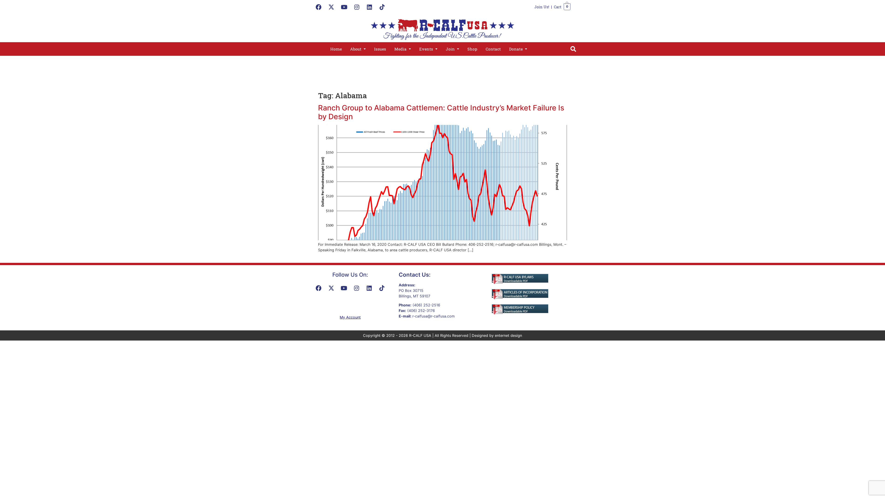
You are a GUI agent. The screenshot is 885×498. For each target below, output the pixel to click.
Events (426, 49)
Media (400, 49)
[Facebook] (318, 7)
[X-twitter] (331, 7)
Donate (516, 49)
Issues (380, 49)
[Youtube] (344, 7)
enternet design (508, 335)
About (355, 49)
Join (450, 49)
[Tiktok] (382, 7)
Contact (493, 49)
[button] (358, 49)
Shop (472, 49)
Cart (557, 6)
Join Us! (541, 6)
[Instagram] (357, 7)
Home (336, 49)
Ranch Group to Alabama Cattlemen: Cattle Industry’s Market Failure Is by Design (441, 112)
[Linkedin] (369, 7)
